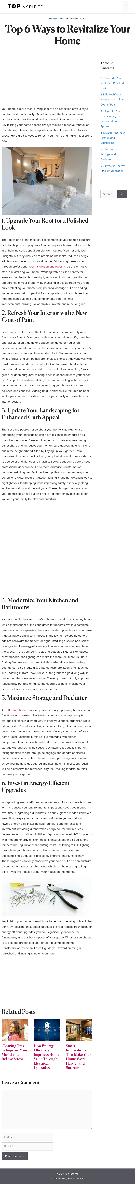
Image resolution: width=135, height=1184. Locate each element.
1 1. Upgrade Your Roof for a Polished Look (112, 83)
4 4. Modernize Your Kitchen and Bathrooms (112, 137)
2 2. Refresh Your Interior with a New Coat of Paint (111, 99)
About (54, 1178)
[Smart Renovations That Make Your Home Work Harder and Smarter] (79, 1038)
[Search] (122, 194)
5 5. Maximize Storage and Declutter (108, 154)
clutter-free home (15, 710)
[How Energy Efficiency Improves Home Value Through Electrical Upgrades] (47, 1038)
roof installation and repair (46, 266)
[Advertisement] (47, 83)
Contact (80, 1178)
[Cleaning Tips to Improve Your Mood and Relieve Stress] (15, 1038)
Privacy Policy (66, 1178)
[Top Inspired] (25, 6)
